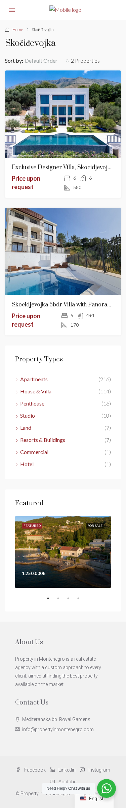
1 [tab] (51, 601)
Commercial (34, 452)
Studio (27, 415)
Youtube (66, 781)
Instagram (98, 770)
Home (17, 29)
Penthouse (32, 403)
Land (25, 427)
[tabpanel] (63, 552)
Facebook (34, 770)
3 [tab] (71, 601)
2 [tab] (61, 601)
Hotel (27, 464)
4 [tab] (81, 601)
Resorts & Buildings (42, 440)
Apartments (34, 379)
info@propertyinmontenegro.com (58, 729)
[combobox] (47, 61)
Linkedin (66, 770)
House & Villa (35, 391)
